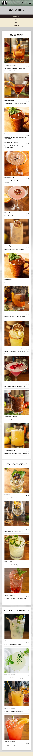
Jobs (30, 754)
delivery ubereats (16, 754)
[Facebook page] (22, 2)
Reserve (25, 754)
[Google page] (27, 2)
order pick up (6, 754)
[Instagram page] (25, 2)
